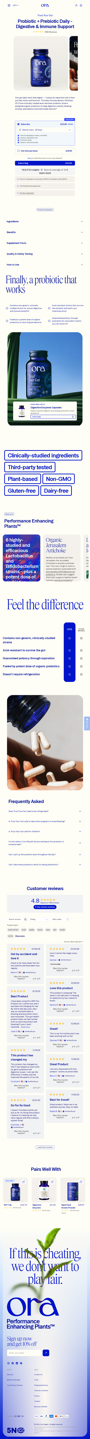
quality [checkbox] (31, 930)
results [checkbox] (62, 930)
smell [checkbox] (24, 930)
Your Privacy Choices (14, 1385)
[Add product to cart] (23, 1182)
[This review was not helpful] (37, 978)
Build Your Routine (13, 1380)
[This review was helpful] (33, 979)
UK (18, 1416)
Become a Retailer (40, 1406)
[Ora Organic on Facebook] (12, 1363)
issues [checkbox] (40, 930)
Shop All (10, 1374)
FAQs (36, 1380)
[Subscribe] (46, 1353)
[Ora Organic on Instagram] (8, 1363)
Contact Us (38, 1374)
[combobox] (39, 919)
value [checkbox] (48, 930)
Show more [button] (20, 936)
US (15, 1416)
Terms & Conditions (41, 1390)
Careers (37, 1401)
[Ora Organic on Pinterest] (21, 1363)
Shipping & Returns (41, 1385)
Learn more (45, 173)
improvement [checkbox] (13, 930)
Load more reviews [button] (45, 1147)
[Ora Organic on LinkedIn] (16, 1363)
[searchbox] (15, 919)
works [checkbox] (10, 936)
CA (22, 1416)
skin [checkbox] (54, 930)
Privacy (37, 1396)
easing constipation (63, 580)
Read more (25, 1027)
